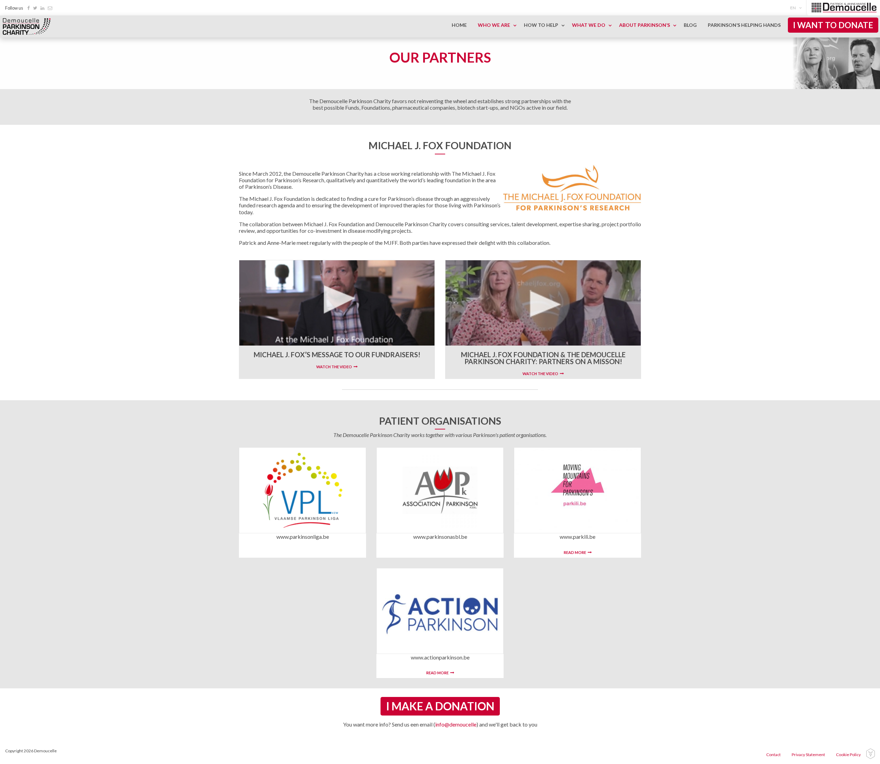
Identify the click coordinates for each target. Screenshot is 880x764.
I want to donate (833, 25)
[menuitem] (797, 7)
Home (459, 25)
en (793, 7)
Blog (690, 25)
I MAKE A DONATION (440, 706)
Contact (773, 754)
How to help (541, 25)
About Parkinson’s (644, 25)
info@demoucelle (455, 724)
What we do (588, 25)
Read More (575, 552)
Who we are (494, 25)
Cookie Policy (848, 754)
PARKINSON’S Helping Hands (744, 25)
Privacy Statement (808, 754)
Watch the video (334, 366)
